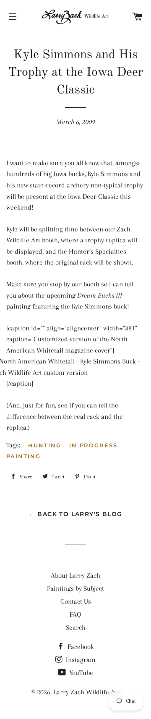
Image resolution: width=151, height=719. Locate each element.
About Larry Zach (75, 575)
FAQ (75, 614)
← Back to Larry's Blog (75, 514)
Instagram (80, 660)
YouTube (80, 673)
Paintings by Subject (75, 588)
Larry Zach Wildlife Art (86, 692)
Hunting (44, 445)
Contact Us (75, 601)
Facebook (80, 647)
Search (76, 627)
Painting (23, 456)
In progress (93, 445)
